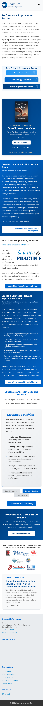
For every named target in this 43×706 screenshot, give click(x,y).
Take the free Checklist (21, 148)
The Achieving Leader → (25, 152)
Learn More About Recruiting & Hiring (23, 286)
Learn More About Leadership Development (26, 230)
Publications (6, 672)
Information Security (10, 681)
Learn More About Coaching (21, 504)
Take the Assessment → (21, 534)
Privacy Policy (7, 678)
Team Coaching (21, 495)
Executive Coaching (31, 491)
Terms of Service (8, 675)
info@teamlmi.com (9, 633)
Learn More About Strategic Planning (23, 382)
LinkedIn (7, 694)
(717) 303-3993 (8, 630)
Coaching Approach (11, 491)
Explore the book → (21, 142)
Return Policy (7, 684)
